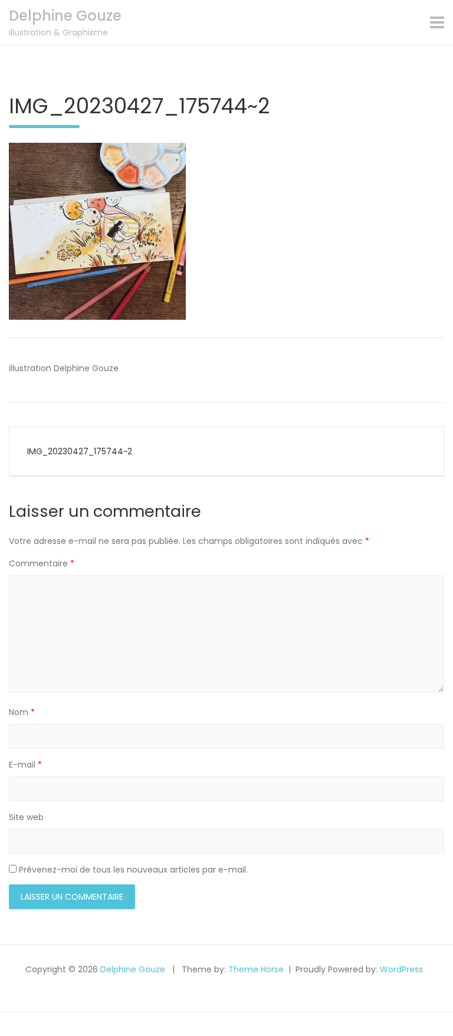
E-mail (25, 765)
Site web (26, 817)
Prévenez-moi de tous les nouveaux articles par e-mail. (133, 870)
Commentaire (41, 563)
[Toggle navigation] (437, 22)
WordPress (401, 969)
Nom (22, 712)
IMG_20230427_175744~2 (79, 451)
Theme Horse (256, 969)
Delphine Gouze (65, 15)
